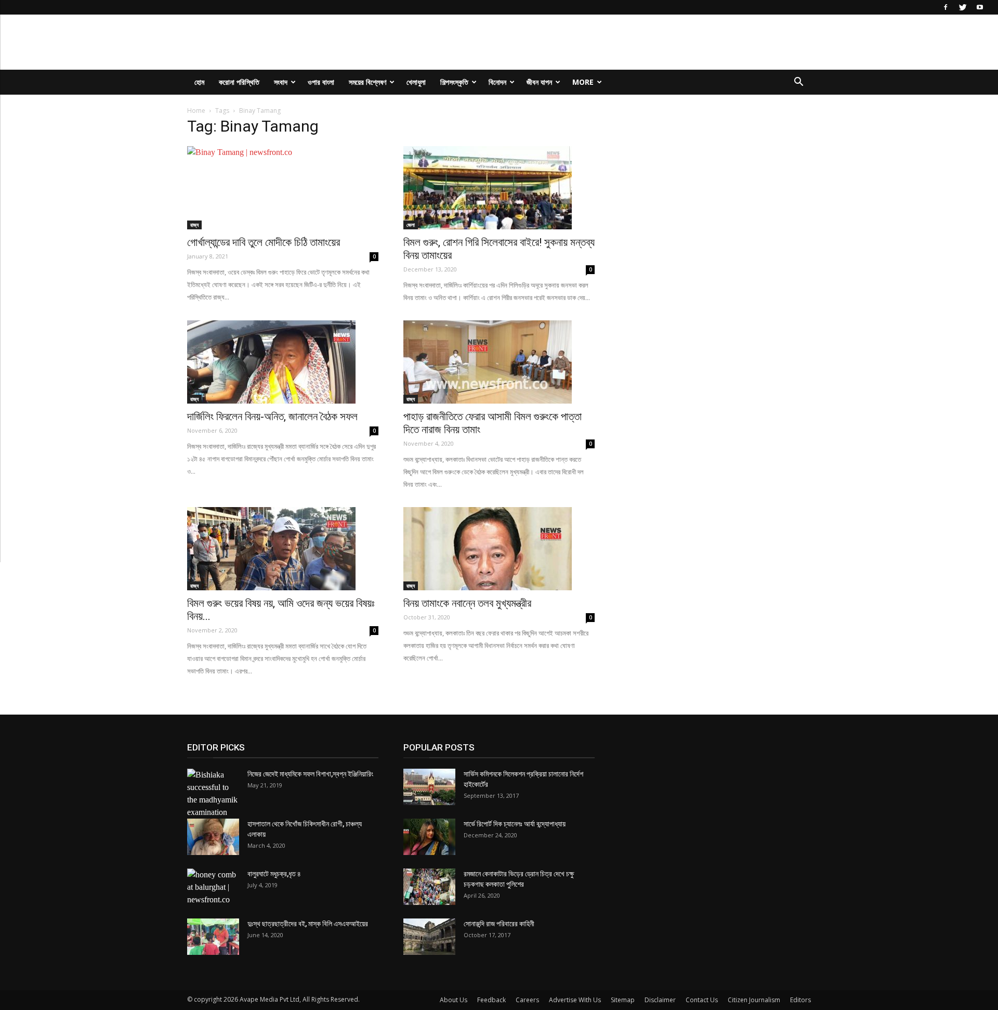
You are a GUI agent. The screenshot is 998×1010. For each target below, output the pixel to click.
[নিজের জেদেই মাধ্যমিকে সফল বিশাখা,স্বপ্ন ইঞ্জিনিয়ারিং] (213, 794)
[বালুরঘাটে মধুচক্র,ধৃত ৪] (213, 887)
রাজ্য (194, 224)
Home (196, 110)
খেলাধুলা (416, 82)
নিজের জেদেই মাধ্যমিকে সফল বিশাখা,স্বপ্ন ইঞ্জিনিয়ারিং (310, 774)
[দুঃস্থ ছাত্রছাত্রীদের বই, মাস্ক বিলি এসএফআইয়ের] (213, 936)
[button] (798, 82)
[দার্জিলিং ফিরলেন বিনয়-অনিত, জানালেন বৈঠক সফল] (282, 362)
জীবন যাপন (539, 82)
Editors (800, 999)
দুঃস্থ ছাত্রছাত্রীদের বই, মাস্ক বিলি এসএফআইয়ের (307, 924)
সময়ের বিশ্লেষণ (367, 82)
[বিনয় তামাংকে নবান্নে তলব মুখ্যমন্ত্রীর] (499, 548)
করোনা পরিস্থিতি (239, 82)
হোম (199, 82)
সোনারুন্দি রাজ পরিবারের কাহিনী (499, 924)
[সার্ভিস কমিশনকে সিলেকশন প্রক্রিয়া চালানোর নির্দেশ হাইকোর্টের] (429, 787)
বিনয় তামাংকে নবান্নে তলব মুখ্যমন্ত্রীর (467, 603)
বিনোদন (497, 82)
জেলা (410, 224)
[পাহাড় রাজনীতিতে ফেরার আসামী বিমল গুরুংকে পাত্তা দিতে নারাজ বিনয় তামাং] (499, 362)
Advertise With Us (575, 999)
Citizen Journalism (754, 999)
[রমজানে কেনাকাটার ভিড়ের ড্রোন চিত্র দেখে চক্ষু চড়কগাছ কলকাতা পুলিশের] (429, 887)
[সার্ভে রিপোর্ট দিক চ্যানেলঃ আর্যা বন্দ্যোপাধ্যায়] (429, 837)
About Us (453, 999)
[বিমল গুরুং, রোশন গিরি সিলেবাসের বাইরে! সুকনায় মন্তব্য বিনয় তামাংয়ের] (499, 187)
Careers (527, 999)
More (583, 82)
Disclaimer (660, 999)
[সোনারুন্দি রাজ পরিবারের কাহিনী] (429, 936)
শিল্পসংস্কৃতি (454, 82)
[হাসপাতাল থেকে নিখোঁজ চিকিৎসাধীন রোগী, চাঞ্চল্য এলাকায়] (213, 837)
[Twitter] (962, 7)
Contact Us (702, 999)
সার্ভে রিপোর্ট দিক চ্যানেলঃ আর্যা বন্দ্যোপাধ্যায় (515, 824)
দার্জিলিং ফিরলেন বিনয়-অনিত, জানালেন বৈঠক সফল (272, 416)
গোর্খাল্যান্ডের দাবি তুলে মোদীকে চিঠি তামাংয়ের (263, 242)
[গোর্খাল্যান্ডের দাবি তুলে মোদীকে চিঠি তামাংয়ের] (282, 187)
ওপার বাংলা (321, 82)
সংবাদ (280, 82)
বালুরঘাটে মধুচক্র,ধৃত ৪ (274, 874)
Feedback (491, 999)
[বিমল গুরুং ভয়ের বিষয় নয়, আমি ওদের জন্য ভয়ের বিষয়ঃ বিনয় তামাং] (282, 548)
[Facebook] (945, 7)
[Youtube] (980, 7)
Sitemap (623, 999)
